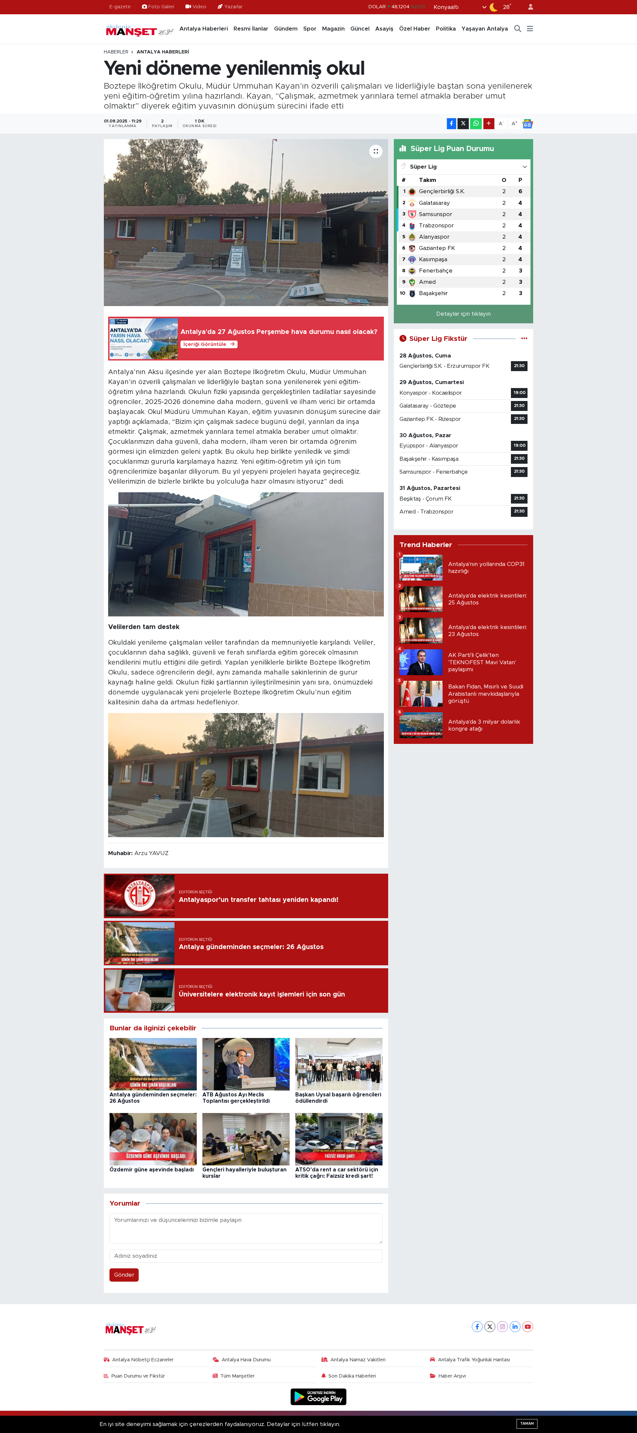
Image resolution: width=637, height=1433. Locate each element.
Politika (446, 29)
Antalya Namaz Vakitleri (358, 1359)
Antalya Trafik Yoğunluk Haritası (474, 1359)
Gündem (286, 29)
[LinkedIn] (515, 1326)
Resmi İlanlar (251, 29)
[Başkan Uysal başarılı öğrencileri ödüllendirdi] (339, 1064)
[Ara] (518, 29)
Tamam (527, 1423)
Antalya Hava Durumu (246, 1359)
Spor (310, 29)
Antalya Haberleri (203, 29)
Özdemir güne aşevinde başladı (151, 1169)
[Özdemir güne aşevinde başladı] (153, 1139)
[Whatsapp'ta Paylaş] (476, 123)
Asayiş (384, 29)
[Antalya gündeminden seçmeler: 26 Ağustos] (153, 1064)
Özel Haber (414, 29)
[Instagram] (502, 1326)
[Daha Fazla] (488, 123)
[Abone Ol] (527, 123)
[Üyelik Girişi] (528, 7)
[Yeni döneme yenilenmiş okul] (246, 222)
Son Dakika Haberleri (352, 1376)
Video (199, 6)
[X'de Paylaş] (463, 123)
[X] (489, 1326)
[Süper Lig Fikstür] (524, 339)
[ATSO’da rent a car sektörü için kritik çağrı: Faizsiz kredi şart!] (339, 1139)
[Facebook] (477, 1326)
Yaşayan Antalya (484, 29)
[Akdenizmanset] (140, 28)
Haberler (116, 52)
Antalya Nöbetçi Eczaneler (143, 1359)
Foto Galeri (161, 6)
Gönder (124, 1275)
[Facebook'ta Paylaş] (451, 123)
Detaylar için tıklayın (463, 314)
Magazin (333, 29)
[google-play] (318, 1396)
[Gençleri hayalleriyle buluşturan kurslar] (246, 1139)
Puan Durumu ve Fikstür (138, 1376)
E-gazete (120, 6)
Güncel (360, 29)
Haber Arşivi (452, 1376)
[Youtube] (527, 1326)
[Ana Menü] (530, 29)
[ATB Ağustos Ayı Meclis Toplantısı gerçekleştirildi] (246, 1064)
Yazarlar (233, 6)
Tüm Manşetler (237, 1376)
